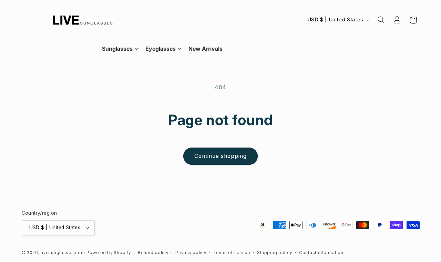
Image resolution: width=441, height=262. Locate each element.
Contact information (321, 252)
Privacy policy (190, 252)
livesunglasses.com (63, 252)
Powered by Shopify (108, 252)
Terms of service (231, 252)
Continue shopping (220, 156)
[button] (381, 20)
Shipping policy (274, 252)
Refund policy (153, 252)
